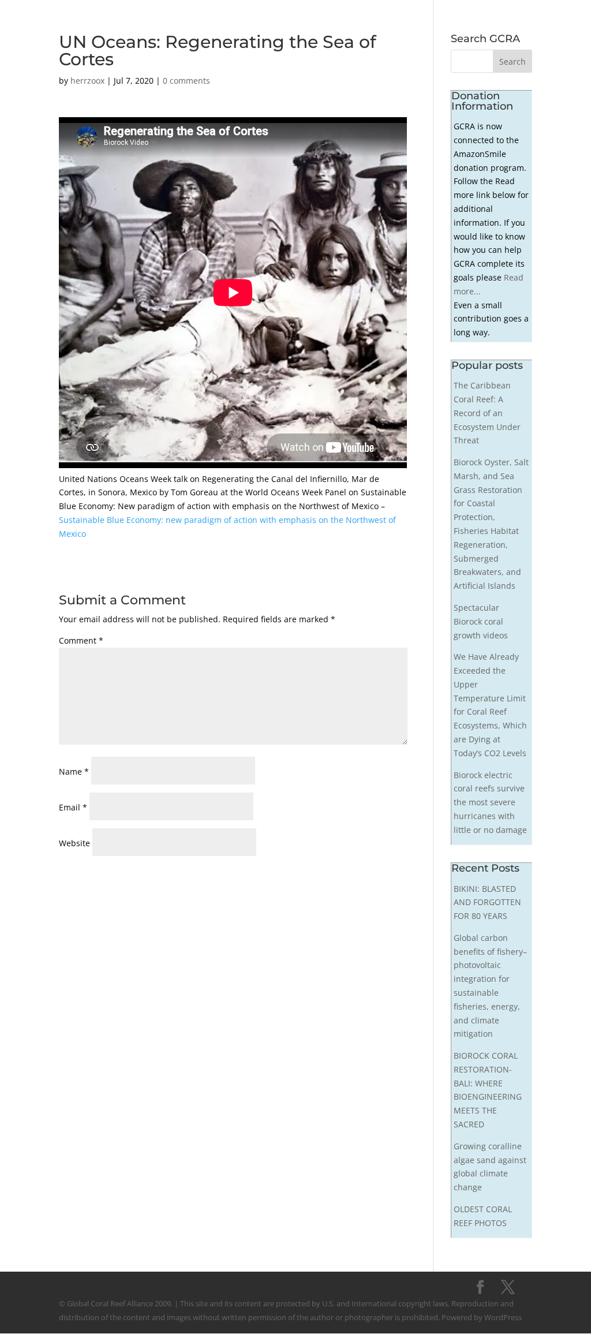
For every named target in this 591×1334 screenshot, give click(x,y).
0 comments (186, 80)
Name (74, 771)
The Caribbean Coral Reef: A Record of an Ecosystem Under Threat (487, 413)
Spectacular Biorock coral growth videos (481, 621)
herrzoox (87, 80)
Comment (81, 640)
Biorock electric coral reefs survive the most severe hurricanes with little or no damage (490, 802)
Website (74, 843)
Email (73, 807)
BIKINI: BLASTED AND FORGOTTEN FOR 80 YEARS (487, 902)
